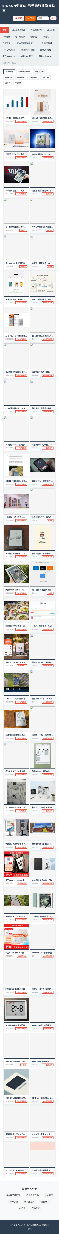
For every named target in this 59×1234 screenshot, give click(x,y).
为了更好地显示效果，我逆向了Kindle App (23, 807)
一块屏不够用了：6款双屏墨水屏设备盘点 (22, 190)
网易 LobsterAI (45, 56)
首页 (4, 30)
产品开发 (6, 43)
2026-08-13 (9, 738)
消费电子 (34, 36)
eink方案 (51, 30)
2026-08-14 (35, 593)
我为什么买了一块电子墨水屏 (17, 771)
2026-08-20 (9, 121)
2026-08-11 (35, 811)
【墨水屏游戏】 (46, 43)
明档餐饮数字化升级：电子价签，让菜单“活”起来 (25, 626)
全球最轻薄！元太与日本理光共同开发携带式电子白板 (27, 1134)
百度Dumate (45, 50)
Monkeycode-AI (9, 62)
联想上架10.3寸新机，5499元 (44, 445)
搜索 (53, 18)
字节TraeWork (9, 56)
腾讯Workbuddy (28, 50)
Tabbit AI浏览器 (27, 56)
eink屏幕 (6, 36)
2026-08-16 (9, 230)
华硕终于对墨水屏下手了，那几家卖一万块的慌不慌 (26, 844)
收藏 (20, 18)
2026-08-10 (35, 1028)
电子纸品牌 (20, 36)
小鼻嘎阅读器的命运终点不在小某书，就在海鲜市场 (26, 735)
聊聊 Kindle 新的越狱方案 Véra (45, 771)
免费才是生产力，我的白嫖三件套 (45, 517)
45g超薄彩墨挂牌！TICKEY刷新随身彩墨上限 (24, 408)
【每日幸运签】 (9, 50)
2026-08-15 (35, 375)
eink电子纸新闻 (18, 30)
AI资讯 (46, 36)
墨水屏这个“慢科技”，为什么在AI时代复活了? (24, 553)
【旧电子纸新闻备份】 (24, 43)
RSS (32, 18)
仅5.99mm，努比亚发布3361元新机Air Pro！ (24, 263)
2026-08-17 (35, 158)
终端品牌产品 (36, 30)
